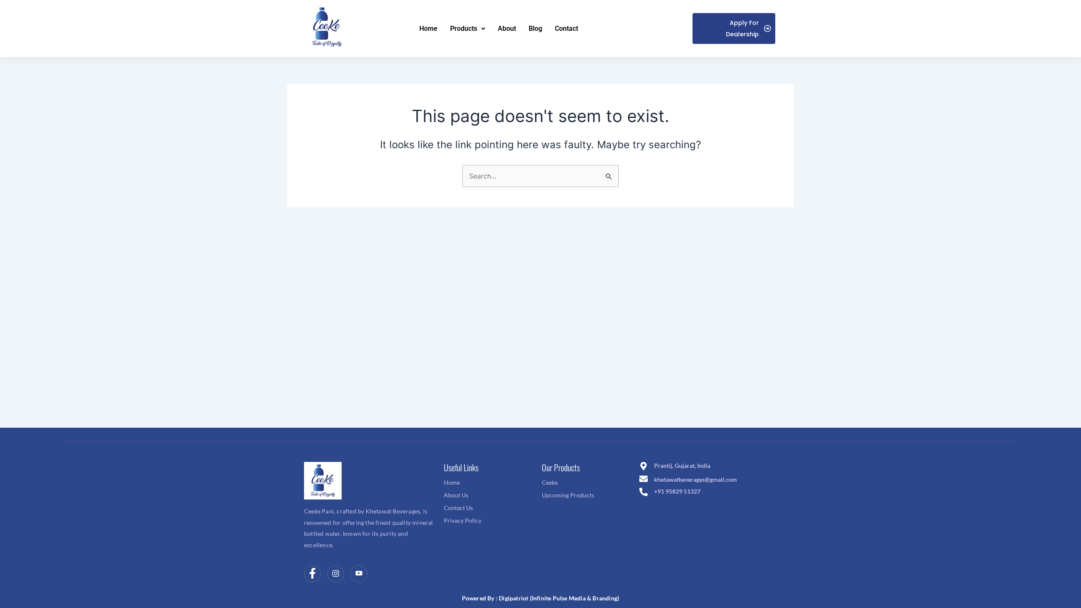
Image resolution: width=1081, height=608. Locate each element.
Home (428, 28)
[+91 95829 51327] (643, 492)
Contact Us (458, 507)
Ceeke (550, 482)
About (507, 28)
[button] (468, 28)
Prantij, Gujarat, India (682, 465)
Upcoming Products (568, 495)
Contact (566, 28)
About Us (456, 495)
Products (463, 28)
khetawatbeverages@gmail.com (695, 479)
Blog (535, 28)
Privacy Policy (462, 520)
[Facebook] (312, 573)
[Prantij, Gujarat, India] (643, 467)
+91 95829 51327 (677, 491)
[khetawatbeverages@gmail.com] (643, 479)
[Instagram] (335, 573)
